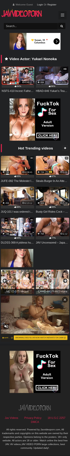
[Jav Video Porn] (31, 14)
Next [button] (64, 281)
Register (51, 4)
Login (40, 4)
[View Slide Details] (17, 282)
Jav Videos (11, 417)
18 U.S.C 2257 (56, 417)
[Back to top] (59, 446)
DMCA (35, 422)
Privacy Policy (32, 417)
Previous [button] (5, 281)
